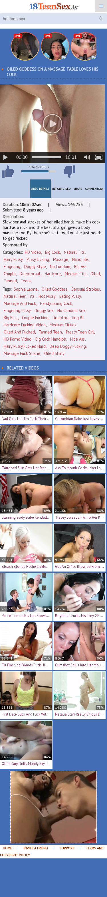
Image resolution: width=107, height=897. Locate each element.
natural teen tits (19, 296)
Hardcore (53, 273)
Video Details (40, 189)
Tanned (10, 280)
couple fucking (35, 317)
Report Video (61, 189)
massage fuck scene (22, 353)
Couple (10, 273)
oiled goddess (54, 289)
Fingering (12, 266)
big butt (11, 317)
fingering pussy (17, 310)
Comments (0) (94, 189)
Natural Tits (74, 252)
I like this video (7, 171)
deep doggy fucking (68, 346)
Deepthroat (30, 273)
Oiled (95, 273)
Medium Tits (75, 273)
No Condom (60, 266)
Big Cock (52, 252)
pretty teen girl (80, 332)
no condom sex (71, 310)
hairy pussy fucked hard (25, 346)
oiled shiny (54, 353)
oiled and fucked (19, 332)
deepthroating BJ (68, 317)
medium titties (63, 324)
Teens (26, 280)
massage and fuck (20, 303)
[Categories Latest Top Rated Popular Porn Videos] (101, 6)
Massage (60, 259)
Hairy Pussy (13, 259)
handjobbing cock (56, 303)
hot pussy (47, 296)
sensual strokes (85, 289)
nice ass (77, 339)
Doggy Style (35, 266)
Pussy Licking (38, 259)
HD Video (33, 252)
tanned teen (50, 332)
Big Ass (80, 266)
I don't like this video (69, 171)
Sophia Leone (26, 289)
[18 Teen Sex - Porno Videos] (53, 6)
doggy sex (44, 310)
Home (7, 848)
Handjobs (80, 259)
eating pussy (70, 296)
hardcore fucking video (25, 324)
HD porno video (17, 339)
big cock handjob (50, 339)
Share (78, 189)
